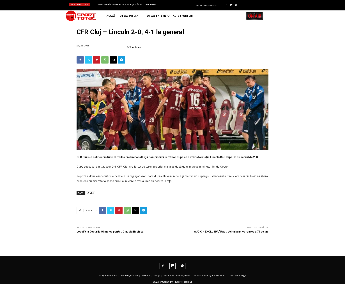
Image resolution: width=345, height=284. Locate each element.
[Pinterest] (96, 60)
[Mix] (231, 5)
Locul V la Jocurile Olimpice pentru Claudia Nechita (110, 231)
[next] (181, 4)
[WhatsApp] (105, 60)
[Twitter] (88, 60)
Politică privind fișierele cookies (209, 275)
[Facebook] (226, 5)
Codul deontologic (237, 275)
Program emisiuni (108, 275)
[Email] (113, 60)
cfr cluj (90, 193)
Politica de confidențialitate (177, 275)
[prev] (175, 4)
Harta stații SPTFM (129, 275)
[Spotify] (236, 5)
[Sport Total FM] (80, 15)
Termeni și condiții (151, 275)
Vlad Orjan (135, 47)
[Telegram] (121, 60)
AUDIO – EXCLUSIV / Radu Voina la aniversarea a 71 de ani (231, 231)
